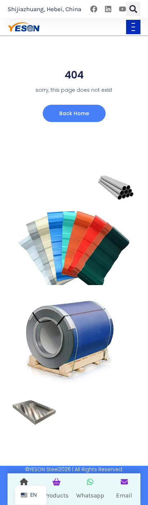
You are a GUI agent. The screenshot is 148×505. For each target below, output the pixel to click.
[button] (133, 9)
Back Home (74, 113)
